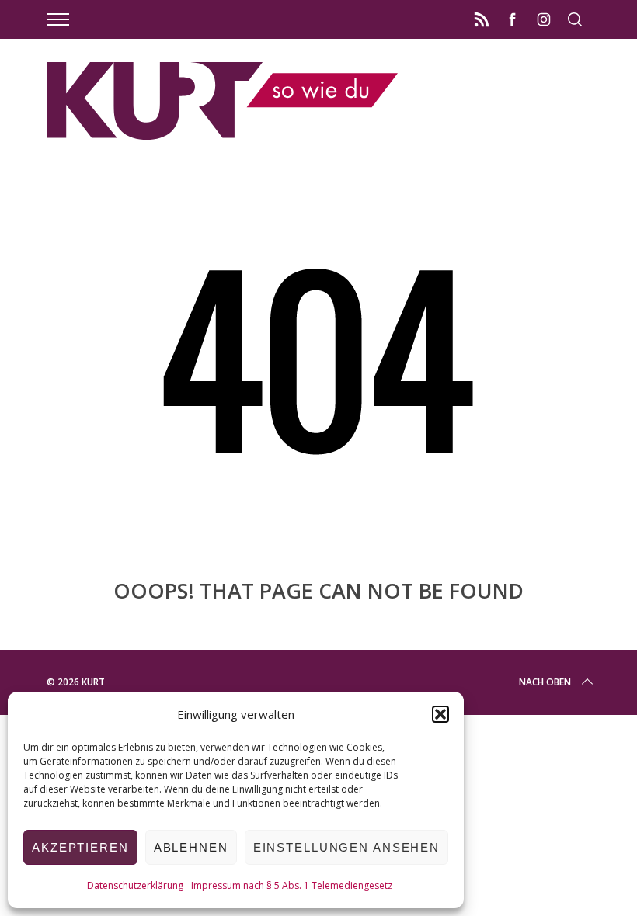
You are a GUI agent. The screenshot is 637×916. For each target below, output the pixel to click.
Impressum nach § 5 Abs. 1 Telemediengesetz (291, 885)
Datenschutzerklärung (135, 885)
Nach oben (545, 682)
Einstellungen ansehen (346, 847)
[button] (440, 714)
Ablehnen (191, 847)
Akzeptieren (80, 847)
